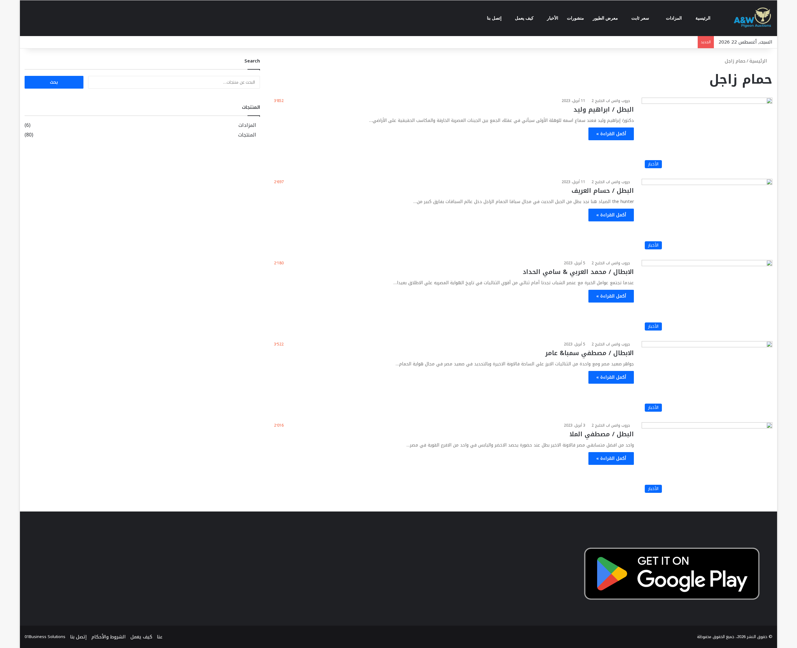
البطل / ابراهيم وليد (603, 109)
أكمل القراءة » (611, 134)
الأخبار (552, 18)
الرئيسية (704, 18)
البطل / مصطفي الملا (601, 434)
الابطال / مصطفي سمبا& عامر (589, 353)
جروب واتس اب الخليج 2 (611, 100)
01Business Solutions (45, 637)
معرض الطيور (606, 18)
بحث (54, 82)
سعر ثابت (640, 18)
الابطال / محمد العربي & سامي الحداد (578, 272)
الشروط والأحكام (109, 636)
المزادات (674, 18)
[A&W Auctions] (752, 18)
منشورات (575, 18)
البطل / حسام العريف (603, 191)
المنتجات (247, 135)
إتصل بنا (495, 18)
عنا (160, 636)
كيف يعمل (525, 18)
